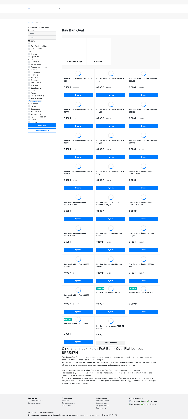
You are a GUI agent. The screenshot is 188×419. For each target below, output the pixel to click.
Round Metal (47, 16)
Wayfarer (132, 16)
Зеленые (34, 80)
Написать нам (111, 2)
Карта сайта (66, 406)
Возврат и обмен (76, 2)
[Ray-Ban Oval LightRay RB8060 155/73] (143, 259)
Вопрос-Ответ (101, 403)
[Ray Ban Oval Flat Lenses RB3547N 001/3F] (78, 135)
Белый (33, 106)
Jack (162, 16)
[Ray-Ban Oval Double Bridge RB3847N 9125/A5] (78, 228)
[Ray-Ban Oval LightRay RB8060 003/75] (143, 228)
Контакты (46, 2)
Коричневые (36, 83)
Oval (76, 16)
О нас (54, 2)
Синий (33, 119)
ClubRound (173, 16)
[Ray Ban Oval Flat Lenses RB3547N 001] (78, 73)
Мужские (35, 56)
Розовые (34, 85)
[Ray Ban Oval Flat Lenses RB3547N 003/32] (143, 73)
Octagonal (89, 16)
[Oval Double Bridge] (74, 51)
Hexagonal (64, 16)
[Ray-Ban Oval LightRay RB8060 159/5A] (78, 290)
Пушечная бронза (38, 117)
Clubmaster (148, 16)
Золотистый (36, 111)
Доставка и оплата (34, 2)
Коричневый (36, 114)
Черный (34, 122)
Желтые (34, 77)
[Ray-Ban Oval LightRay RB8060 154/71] (110, 259)
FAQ (119, 2)
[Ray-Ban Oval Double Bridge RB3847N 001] (143, 166)
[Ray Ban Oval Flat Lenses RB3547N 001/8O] (143, 135)
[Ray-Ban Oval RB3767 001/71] (110, 288)
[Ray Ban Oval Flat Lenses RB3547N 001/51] (110, 104)
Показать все (35, 101)
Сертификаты (63, 2)
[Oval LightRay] (98, 51)
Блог (125, 2)
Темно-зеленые (37, 96)
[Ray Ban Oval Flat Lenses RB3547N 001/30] (110, 135)
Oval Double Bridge (39, 46)
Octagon (105, 16)
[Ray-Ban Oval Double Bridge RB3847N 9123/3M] (143, 197)
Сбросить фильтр (42, 130)
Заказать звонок (34, 403)
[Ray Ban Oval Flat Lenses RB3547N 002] (110, 73)
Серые (33, 90)
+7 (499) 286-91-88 (126, 10)
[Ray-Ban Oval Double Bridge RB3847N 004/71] (78, 197)
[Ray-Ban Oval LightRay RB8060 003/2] (110, 228)
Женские (34, 54)
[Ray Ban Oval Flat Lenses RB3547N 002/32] (143, 104)
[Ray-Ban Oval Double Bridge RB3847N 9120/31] (110, 197)
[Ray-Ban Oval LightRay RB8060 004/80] (78, 259)
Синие (33, 93)
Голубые (34, 75)
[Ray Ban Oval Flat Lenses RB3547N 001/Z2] (110, 166)
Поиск (85, 9)
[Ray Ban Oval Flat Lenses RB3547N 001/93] (110, 321)
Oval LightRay (36, 49)
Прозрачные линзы (39, 67)
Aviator (34, 16)
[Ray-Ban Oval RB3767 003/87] (78, 319)
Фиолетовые (36, 98)
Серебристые (37, 88)
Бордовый (35, 72)
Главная (31, 23)
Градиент (35, 62)
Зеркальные (36, 64)
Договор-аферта (68, 403)
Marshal (117, 16)
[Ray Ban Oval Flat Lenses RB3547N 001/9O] (78, 166)
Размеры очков (98, 2)
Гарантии (87, 2)
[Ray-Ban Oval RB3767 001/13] (143, 288)
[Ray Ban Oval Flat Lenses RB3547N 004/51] (78, 104)
